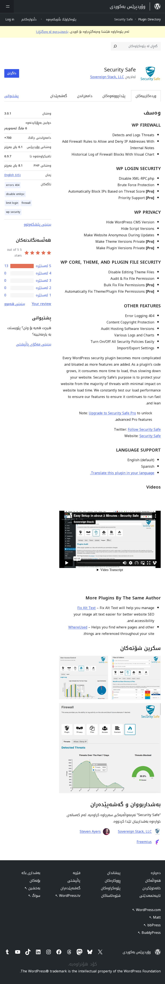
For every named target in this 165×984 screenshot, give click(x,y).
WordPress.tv (67, 895)
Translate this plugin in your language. (122, 473)
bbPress (152, 925)
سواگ (34, 895)
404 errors (12, 185)
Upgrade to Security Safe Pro (112, 413)
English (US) (12, 175)
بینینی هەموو (14, 303)
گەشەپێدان (58, 96)
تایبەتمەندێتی (150, 895)
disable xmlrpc (15, 194)
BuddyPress (149, 932)
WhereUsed (77, 627)
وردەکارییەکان (146, 96)
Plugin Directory (149, 19)
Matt (155, 917)
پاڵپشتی (73, 880)
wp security (13, 212)
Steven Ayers (90, 831)
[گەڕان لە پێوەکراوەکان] (115, 46)
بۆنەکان (35, 880)
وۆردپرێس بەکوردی (137, 952)
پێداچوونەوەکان (113, 96)
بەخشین (32, 888)
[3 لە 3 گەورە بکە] (155, 709)
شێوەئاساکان (111, 895)
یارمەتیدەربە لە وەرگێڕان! (52, 32)
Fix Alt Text (86, 608)
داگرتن (11, 73)
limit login (12, 203)
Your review (41, 303)
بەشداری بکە (30, 873)
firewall (26, 203)
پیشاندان (114, 873)
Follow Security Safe (144, 429)
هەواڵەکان (153, 880)
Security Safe (150, 436)
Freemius (144, 842)
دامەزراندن (84, 96)
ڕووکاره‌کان (113, 880)
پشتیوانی (11, 96)
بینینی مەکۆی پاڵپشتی (33, 344)
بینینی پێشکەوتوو (37, 224)
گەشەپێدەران (70, 888)
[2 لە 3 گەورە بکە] (102, 661)
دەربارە (156, 873)
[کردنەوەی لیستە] (7, 6)
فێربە (76, 873)
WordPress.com (146, 910)
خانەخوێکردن (151, 888)
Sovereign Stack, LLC (107, 77)
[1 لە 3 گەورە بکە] (155, 661)
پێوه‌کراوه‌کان (111, 888)
